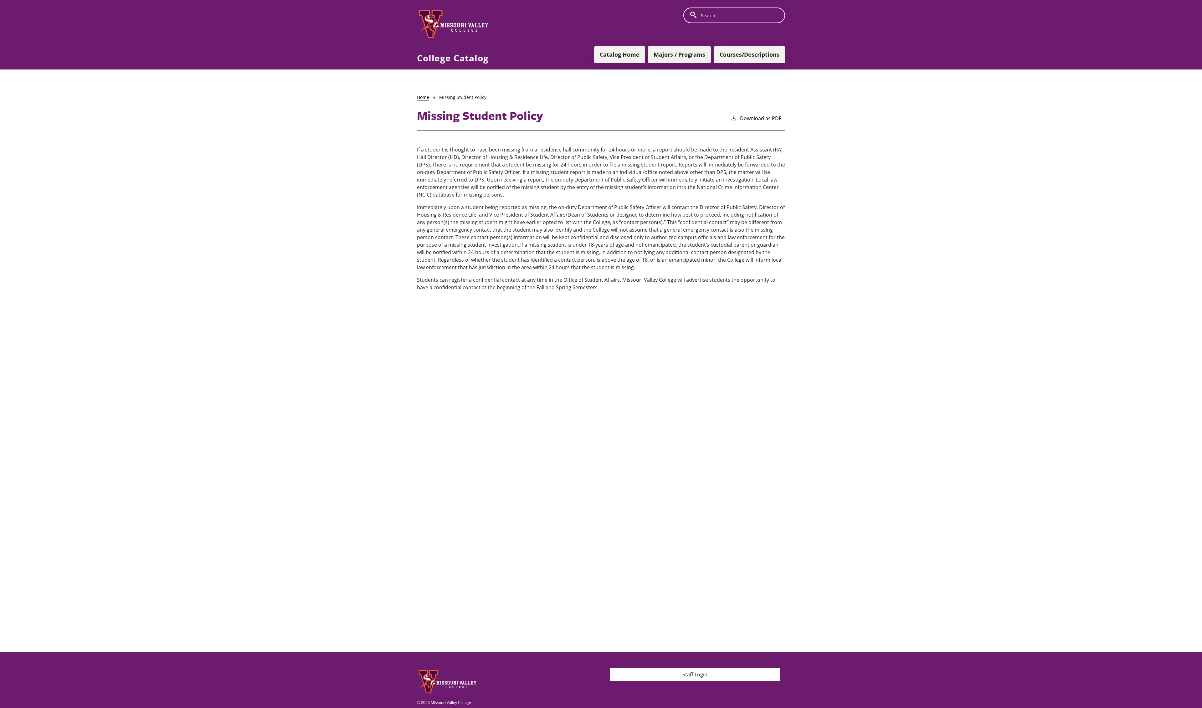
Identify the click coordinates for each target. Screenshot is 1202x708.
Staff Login (694, 674)
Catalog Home (620, 54)
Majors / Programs (679, 54)
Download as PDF (760, 118)
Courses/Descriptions (749, 54)
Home (423, 97)
